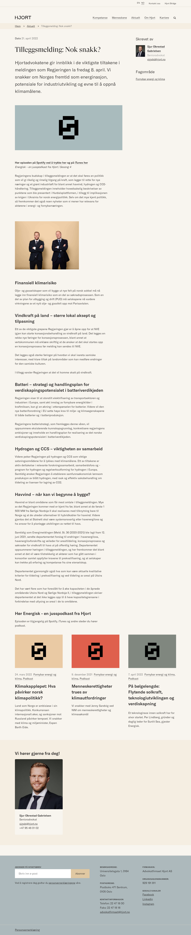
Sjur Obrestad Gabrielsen (35, 815)
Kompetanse (100, 17)
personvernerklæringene (62, 882)
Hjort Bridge (170, 3)
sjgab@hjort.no (156, 59)
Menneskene (119, 17)
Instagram (148, 904)
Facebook (148, 894)
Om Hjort (149, 17)
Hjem (18, 26)
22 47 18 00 (117, 903)
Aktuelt (135, 17)
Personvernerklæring (27, 930)
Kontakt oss (154, 3)
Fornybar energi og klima (159, 674)
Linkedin (148, 899)
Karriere (164, 17)
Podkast (28, 678)
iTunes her (81, 162)
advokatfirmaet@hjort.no (115, 912)
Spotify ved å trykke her (51, 162)
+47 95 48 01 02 (29, 828)
